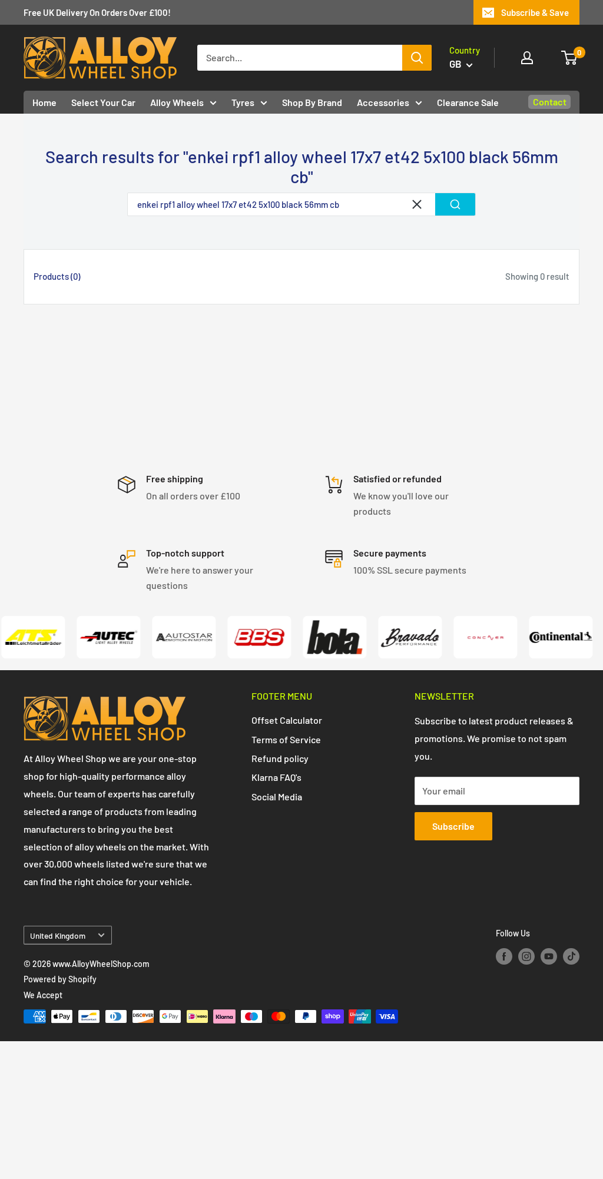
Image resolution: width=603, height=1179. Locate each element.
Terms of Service (286, 739)
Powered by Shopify (60, 979)
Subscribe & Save (535, 12)
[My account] (527, 57)
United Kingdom (57, 935)
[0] (569, 58)
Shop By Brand (312, 102)
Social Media (276, 796)
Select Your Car (103, 102)
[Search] (417, 58)
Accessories (383, 102)
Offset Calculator (286, 720)
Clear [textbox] (417, 204)
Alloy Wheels (177, 102)
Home (44, 102)
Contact (549, 101)
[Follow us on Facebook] (504, 956)
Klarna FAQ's (276, 777)
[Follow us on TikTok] (571, 956)
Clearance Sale (468, 102)
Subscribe (453, 826)
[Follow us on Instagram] (526, 956)
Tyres (242, 102)
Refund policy (280, 758)
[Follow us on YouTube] (549, 956)
